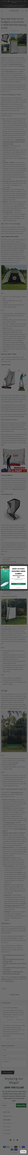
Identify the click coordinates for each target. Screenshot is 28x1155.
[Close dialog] (26, 566)
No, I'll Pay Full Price (18, 587)
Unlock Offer (18, 583)
